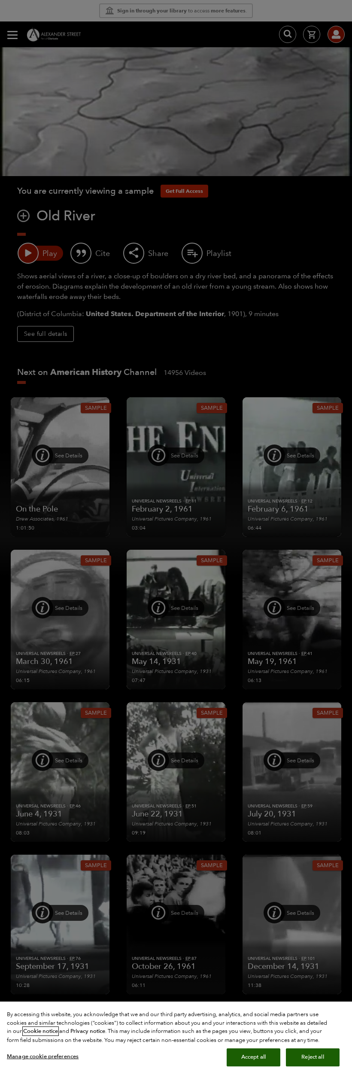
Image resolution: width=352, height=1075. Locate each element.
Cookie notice (40, 1031)
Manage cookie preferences (43, 1056)
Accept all (253, 1057)
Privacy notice (87, 1031)
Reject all (312, 1057)
